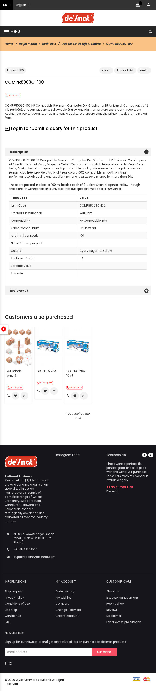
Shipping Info (14, 591)
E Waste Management (122, 597)
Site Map (11, 610)
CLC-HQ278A (46, 371)
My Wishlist (63, 597)
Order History (65, 591)
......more (10, 521)
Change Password (68, 610)
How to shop (115, 604)
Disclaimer (113, 616)
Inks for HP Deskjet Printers (81, 44)
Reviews (112, 610)
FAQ (8, 622)
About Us (112, 591)
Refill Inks (49, 44)
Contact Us (13, 616)
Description (19, 152)
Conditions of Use (17, 604)
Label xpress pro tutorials (123, 622)
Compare (62, 604)
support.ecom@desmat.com (34, 557)
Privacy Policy (14, 597)
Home (9, 44)
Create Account (67, 616)
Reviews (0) (19, 291)
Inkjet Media (28, 44)
